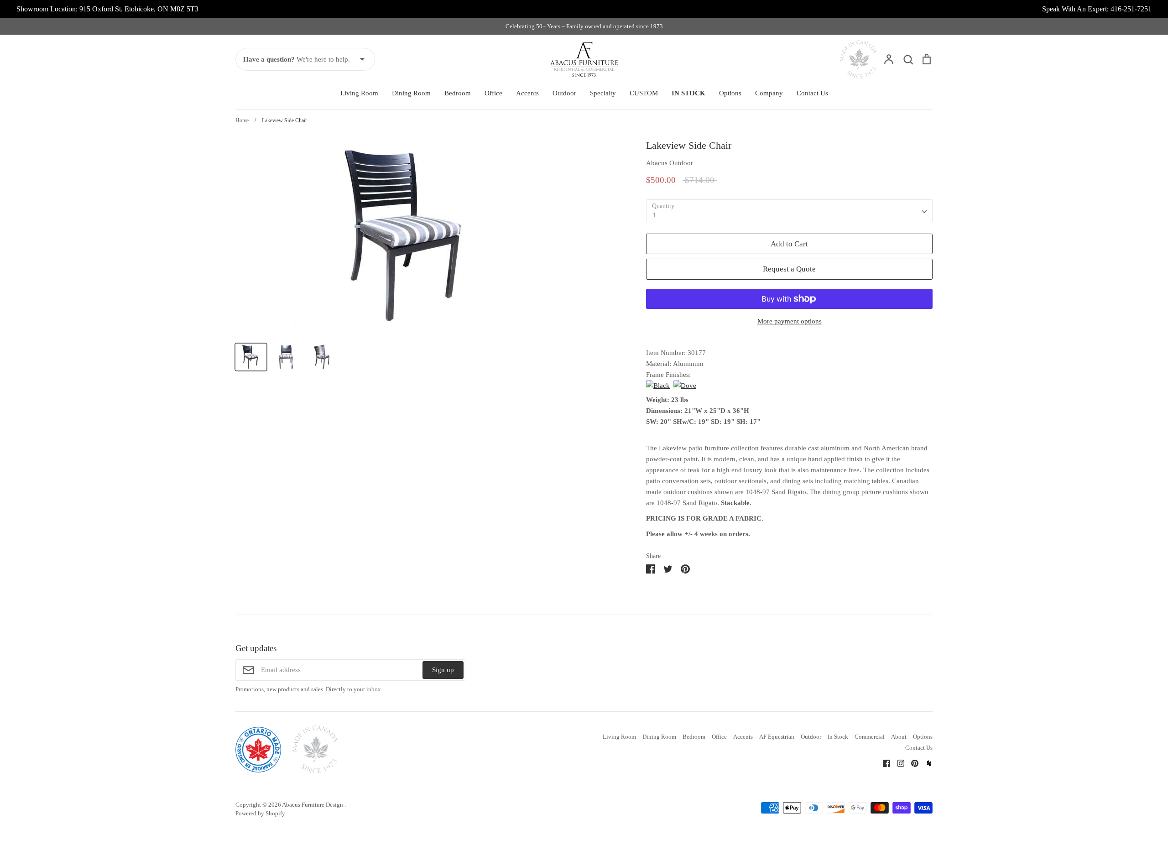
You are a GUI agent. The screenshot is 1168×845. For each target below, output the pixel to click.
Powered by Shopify (260, 813)
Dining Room (411, 93)
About (899, 736)
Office (493, 93)
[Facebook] (883, 763)
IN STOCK (688, 93)
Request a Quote (789, 269)
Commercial (870, 736)
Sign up (443, 669)
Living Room (359, 93)
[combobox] (789, 210)
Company (769, 93)
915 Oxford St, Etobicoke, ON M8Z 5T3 (138, 9)
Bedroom (457, 93)
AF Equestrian (776, 736)
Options (730, 93)
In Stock (838, 736)
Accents (527, 93)
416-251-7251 (1131, 9)
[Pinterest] (911, 763)
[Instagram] (897, 763)
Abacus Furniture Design (313, 804)
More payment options (789, 321)
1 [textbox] (654, 215)
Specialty (603, 93)
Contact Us (812, 93)
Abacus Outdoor (669, 163)
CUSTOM (644, 93)
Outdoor (564, 93)
